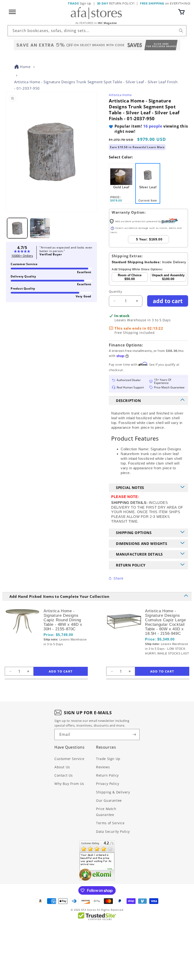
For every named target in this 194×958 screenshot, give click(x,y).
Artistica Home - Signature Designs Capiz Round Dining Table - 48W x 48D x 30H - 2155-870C (63, 620)
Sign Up (79, 3)
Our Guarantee (109, 800)
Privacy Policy (107, 783)
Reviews (103, 767)
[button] (181, 12)
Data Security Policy (113, 831)
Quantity (115, 291)
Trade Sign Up (108, 758)
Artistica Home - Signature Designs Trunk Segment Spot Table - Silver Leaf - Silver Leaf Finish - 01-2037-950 (95, 85)
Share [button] (118, 578)
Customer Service (69, 758)
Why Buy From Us (69, 783)
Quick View (67, 652)
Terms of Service (110, 823)
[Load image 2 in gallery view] (40, 228)
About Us (62, 767)
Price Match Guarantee (106, 811)
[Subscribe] (134, 734)
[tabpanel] (121, 183)
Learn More (155, 147)
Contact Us (63, 775)
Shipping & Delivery (113, 792)
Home (25, 66)
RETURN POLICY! (116, 3)
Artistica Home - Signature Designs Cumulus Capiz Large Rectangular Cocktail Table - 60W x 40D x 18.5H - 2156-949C (165, 622)
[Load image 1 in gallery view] (17, 228)
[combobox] (97, 30)
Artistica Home (120, 95)
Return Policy (107, 775)
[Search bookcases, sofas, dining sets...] (181, 30)
